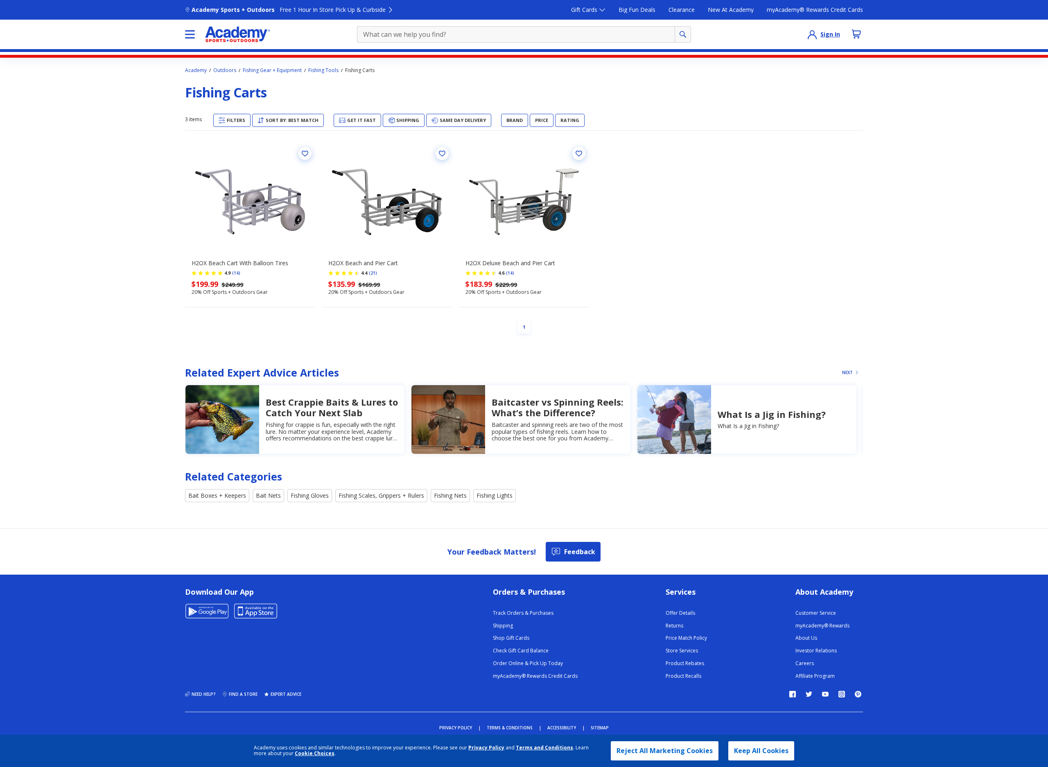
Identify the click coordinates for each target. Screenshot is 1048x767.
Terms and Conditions (544, 747)
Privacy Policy (486, 747)
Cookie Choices (314, 753)
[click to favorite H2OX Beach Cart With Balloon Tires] (305, 153)
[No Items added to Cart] (856, 34)
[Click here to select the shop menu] (190, 34)
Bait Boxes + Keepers (217, 495)
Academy (196, 70)
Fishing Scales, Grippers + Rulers (381, 495)
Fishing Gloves (310, 495)
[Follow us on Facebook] (792, 694)
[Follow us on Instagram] (842, 694)
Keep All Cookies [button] (761, 750)
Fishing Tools (323, 70)
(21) (373, 273)
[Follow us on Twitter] (809, 694)
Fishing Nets (450, 495)
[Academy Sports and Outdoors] (238, 34)
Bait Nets (268, 495)
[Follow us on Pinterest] (858, 694)
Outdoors (224, 70)
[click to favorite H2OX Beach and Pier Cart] (442, 153)
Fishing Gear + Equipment (272, 70)
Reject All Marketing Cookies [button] (665, 750)
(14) (236, 273)
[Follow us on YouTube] (825, 694)
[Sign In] (812, 34)
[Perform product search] (683, 34)
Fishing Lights (495, 495)
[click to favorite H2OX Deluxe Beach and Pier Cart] (578, 153)
